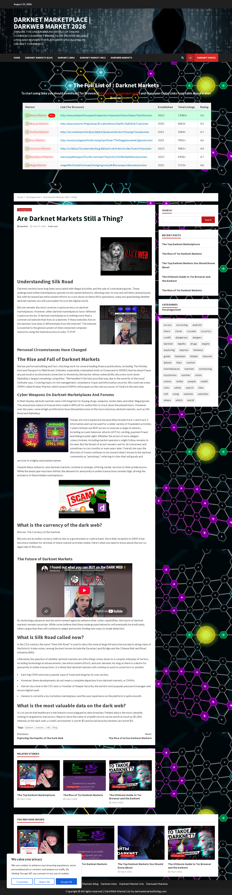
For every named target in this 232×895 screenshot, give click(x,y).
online (179, 381)
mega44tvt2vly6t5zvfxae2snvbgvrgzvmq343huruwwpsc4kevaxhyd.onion (103, 165)
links (179, 362)
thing (54, 727)
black (167, 331)
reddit (204, 381)
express (184, 349)
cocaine (191, 331)
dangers (197, 337)
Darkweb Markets (121, 57)
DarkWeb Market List (118, 891)
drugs (193, 343)
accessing (182, 324)
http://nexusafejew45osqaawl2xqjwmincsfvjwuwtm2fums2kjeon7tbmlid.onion (106, 115)
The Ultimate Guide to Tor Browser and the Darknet (130, 775)
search (189, 387)
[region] (44, 871)
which (179, 400)
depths (182, 343)
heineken (180, 356)
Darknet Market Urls (93, 57)
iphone (168, 362)
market (190, 362)
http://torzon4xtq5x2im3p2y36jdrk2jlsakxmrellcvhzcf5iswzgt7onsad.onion (104, 131)
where (167, 400)
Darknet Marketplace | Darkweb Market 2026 (52, 23)
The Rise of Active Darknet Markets (130, 736)
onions (167, 381)
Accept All (66, 881)
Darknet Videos (206, 57)
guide (167, 356)
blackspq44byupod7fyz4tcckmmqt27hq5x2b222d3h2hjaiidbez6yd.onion (103, 156)
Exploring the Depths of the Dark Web (40, 736)
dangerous (181, 337)
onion (198, 375)
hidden (194, 356)
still (48, 727)
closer (178, 331)
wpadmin (24, 226)
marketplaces (172, 368)
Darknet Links (66, 57)
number (185, 375)
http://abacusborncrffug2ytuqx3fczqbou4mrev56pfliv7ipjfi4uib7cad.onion (104, 123)
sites (201, 387)
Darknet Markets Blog (39, 57)
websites (203, 393)
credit (167, 337)
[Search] (182, 58)
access (168, 324)
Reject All (44, 881)
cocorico (206, 331)
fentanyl (198, 349)
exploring (169, 349)
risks (166, 387)
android (196, 324)
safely (177, 387)
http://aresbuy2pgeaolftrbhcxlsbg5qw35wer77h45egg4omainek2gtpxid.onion (106, 140)
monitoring (205, 368)
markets (40, 727)
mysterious (170, 375)
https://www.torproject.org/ (119, 93)
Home (17, 57)
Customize (22, 881)
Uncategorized (24, 210)
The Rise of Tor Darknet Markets (84, 775)
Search (167, 210)
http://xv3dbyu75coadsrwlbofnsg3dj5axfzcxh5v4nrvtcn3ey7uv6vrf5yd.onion (105, 148)
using (176, 393)
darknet (29, 727)
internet (207, 356)
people (192, 381)
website (188, 393)
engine (205, 343)
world (190, 400)
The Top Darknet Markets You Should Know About (141, 843)
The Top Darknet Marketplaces (38, 775)
